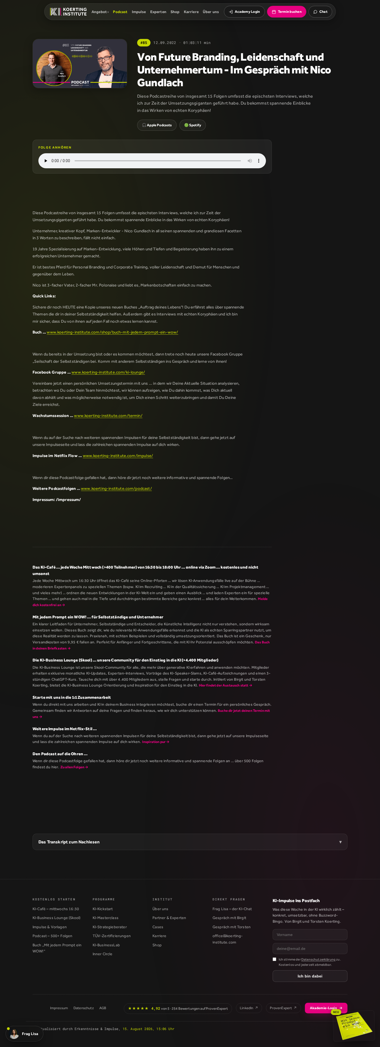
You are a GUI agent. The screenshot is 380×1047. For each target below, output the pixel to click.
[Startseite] (68, 12)
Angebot (99, 11)
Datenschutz (83, 1008)
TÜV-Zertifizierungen (112, 936)
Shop (175, 11)
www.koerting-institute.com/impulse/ (118, 455)
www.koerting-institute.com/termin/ (108, 415)
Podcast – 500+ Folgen (52, 936)
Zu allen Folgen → (74, 767)
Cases (157, 927)
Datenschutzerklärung (318, 959)
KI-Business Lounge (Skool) (56, 917)
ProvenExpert (283, 1008)
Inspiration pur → (156, 742)
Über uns (211, 11)
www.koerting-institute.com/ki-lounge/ (108, 372)
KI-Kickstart (103, 909)
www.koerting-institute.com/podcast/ (116, 488)
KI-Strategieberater (110, 927)
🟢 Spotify (192, 125)
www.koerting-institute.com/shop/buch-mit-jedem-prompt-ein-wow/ (112, 332)
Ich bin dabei (310, 976)
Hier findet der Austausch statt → (225, 685)
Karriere (191, 11)
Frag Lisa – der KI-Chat (232, 909)
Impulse (139, 11)
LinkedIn (249, 1008)
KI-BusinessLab (106, 945)
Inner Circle (103, 954)
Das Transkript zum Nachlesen (69, 841)
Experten (158, 11)
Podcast (120, 11)
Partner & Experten (169, 917)
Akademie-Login (326, 1008)
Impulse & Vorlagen (50, 927)
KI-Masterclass (106, 917)
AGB (102, 1008)
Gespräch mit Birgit (229, 917)
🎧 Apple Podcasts (157, 125)
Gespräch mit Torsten (232, 927)
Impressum (59, 1008)
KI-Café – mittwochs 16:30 (56, 909)
